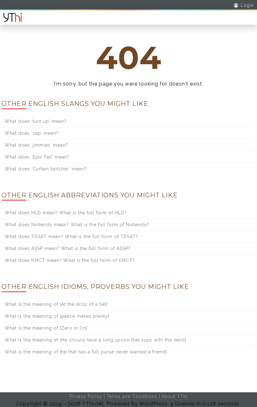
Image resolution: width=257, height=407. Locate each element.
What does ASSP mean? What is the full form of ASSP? (68, 248)
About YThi (174, 396)
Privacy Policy (86, 396)
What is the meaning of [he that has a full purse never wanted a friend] (86, 351)
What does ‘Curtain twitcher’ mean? (46, 168)
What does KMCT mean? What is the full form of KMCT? (70, 260)
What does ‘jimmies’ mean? (36, 145)
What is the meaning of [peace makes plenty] (57, 316)
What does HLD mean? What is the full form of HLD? (66, 212)
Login (247, 5)
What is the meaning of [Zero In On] (46, 328)
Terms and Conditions (132, 396)
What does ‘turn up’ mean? (36, 121)
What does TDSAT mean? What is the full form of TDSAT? (71, 236)
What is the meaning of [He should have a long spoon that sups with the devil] (95, 339)
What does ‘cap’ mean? (32, 133)
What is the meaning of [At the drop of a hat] (56, 304)
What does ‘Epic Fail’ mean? (37, 156)
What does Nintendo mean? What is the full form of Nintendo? (77, 224)
